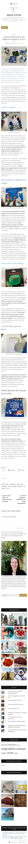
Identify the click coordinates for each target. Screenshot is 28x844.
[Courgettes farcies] (7, 660)
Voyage (16, 753)
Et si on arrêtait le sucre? (13, 708)
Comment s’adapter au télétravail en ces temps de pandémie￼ (21, 499)
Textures (3, 488)
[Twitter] (17, 4)
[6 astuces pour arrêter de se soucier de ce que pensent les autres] (7, 633)
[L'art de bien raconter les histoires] (20, 800)
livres (9, 486)
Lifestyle (14, 34)
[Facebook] (11, 4)
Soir (24, 486)
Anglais (3, 484)
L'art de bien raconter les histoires (15, 704)
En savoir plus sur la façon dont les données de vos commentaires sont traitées (13, 535)
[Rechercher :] (14, 595)
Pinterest (3, 765)
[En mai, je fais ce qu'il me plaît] (7, 674)
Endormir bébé (12, 484)
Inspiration (8, 748)
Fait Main (18, 745)
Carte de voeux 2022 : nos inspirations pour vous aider (7, 498)
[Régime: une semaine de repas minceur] (7, 647)
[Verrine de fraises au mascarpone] (20, 633)
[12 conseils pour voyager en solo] (20, 619)
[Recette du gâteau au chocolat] (20, 660)
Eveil (22, 484)
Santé (10, 753)
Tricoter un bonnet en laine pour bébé (16, 721)
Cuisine (11, 744)
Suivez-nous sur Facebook (14, 772)
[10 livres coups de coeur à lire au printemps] (20, 674)
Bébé (7, 484)
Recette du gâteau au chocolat (15, 700)
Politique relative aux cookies (16, 837)
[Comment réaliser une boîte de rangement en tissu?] (7, 787)
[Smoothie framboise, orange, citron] (20, 647)
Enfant (18, 484)
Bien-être (4, 745)
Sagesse (4, 753)
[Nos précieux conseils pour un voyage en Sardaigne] (7, 814)
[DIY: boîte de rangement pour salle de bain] (20, 787)
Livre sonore (4, 486)
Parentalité (19, 486)
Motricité (14, 486)
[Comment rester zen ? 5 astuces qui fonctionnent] (7, 619)
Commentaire (20, 528)
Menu (5, 27)
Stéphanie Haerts (19, 43)
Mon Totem (14, 15)
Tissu (8, 488)
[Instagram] (14, 4)
